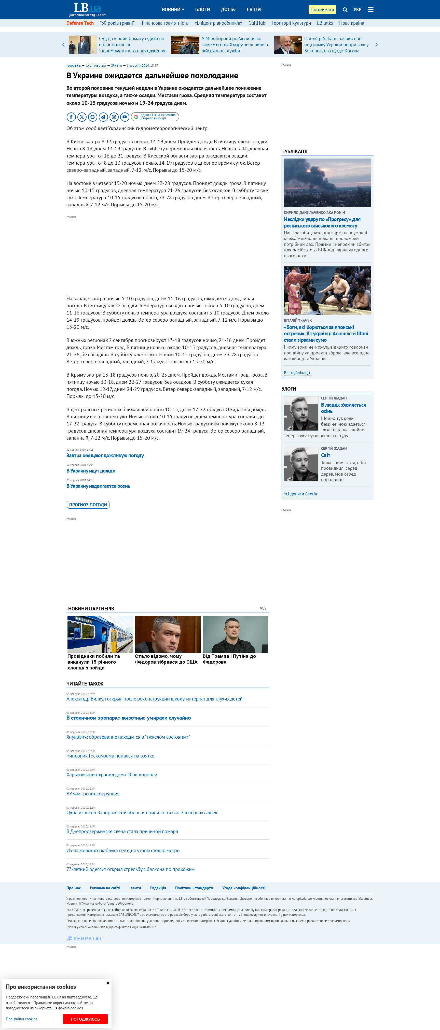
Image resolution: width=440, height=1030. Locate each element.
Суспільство (96, 65)
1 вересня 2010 (138, 65)
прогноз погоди (88, 505)
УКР (358, 9)
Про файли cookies (21, 1019)
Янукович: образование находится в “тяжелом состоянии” (128, 737)
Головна (73, 65)
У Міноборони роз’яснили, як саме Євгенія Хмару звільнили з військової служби (235, 44)
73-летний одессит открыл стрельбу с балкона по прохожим (130, 869)
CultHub (257, 23)
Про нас (73, 887)
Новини (171, 9)
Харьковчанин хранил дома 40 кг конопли (111, 774)
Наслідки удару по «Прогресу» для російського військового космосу (322, 222)
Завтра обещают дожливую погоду (105, 455)
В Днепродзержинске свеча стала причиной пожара (122, 831)
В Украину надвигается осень (98, 485)
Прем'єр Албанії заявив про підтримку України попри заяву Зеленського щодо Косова (336, 44)
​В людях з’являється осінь (343, 407)
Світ (325, 455)
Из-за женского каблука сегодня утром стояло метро (123, 850)
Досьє (228, 9)
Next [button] (377, 44)
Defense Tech (80, 23)
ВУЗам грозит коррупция (93, 793)
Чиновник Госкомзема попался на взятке (110, 755)
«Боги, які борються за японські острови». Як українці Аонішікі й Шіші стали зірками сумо (326, 333)
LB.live (255, 9)
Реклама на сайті (105, 887)
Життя (116, 65)
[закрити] (107, 983)
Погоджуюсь (85, 1019)
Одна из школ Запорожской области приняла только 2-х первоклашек (141, 812)
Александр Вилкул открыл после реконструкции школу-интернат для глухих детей (154, 698)
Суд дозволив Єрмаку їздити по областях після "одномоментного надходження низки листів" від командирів (132, 47)
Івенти (135, 887)
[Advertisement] (167, 255)
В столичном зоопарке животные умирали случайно (128, 717)
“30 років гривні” (117, 23)
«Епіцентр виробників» (218, 23)
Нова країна (351, 23)
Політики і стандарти (194, 887)
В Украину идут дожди (90, 470)
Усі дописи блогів (300, 494)
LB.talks (325, 23)
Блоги (202, 9)
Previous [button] (63, 44)
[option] (117, 44)
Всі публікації (297, 373)
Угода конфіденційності (243, 887)
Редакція (158, 887)
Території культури (291, 23)
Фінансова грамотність (164, 23)
